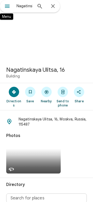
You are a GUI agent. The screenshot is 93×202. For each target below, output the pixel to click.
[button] (46, 121)
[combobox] (25, 6)
